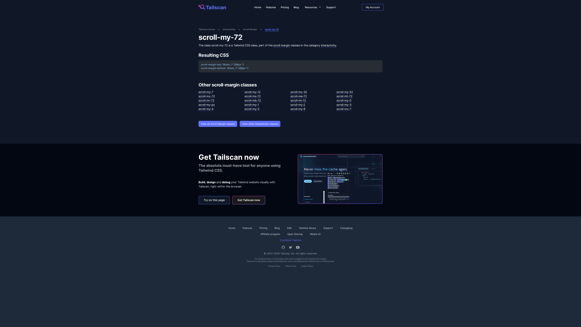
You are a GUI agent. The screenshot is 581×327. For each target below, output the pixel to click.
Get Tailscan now (249, 200)
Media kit (315, 234)
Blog (296, 7)
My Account (373, 7)
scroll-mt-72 (344, 96)
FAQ (289, 228)
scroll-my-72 (272, 29)
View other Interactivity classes (260, 123)
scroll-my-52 (344, 92)
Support (331, 7)
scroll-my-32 (298, 92)
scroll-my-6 (297, 109)
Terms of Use (290, 266)
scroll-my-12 (253, 92)
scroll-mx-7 (343, 109)
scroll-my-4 (206, 109)
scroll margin (281, 45)
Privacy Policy (274, 266)
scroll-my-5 (252, 109)
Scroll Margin (250, 29)
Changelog (346, 228)
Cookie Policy (307, 266)
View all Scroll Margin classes (218, 123)
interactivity (328, 45)
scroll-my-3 (343, 104)
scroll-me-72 (298, 96)
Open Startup (295, 234)
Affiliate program (270, 234)
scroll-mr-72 (206, 100)
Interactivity (229, 29)
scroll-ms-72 (253, 96)
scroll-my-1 (252, 104)
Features (271, 7)
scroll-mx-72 (207, 96)
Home (257, 7)
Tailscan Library (207, 29)
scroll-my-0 (343, 100)
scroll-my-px (207, 104)
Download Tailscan (290, 240)
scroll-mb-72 (253, 100)
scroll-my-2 (297, 104)
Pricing (285, 7)
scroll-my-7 (206, 92)
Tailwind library (307, 228)
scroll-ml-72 (298, 100)
